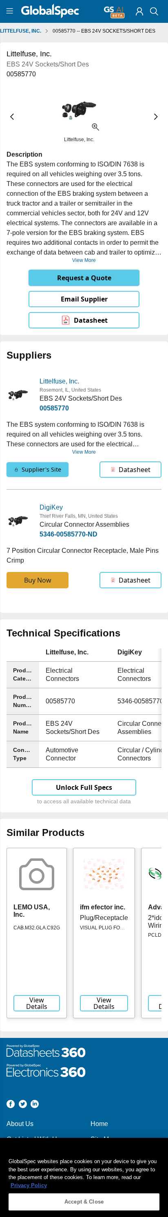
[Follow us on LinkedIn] (35, 1105)
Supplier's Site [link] (41, 469)
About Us (20, 1123)
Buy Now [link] (37, 580)
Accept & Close (84, 1202)
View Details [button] (36, 1003)
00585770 (54, 408)
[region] (84, 1177)
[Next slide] (155, 116)
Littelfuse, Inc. (59, 381)
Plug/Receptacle (104, 917)
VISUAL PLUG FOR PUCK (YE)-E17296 (102, 930)
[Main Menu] (10, 11)
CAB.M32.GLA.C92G (36, 928)
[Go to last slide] (12, 116)
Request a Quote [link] (84, 277)
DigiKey (51, 507)
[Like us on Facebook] (11, 1105)
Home (99, 1123)
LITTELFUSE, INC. (20, 31)
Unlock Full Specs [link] (84, 787)
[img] (139, 11)
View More (84, 260)
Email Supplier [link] (84, 299)
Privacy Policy (29, 1185)
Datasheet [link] (91, 320)
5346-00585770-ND (68, 534)
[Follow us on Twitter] (23, 1105)
